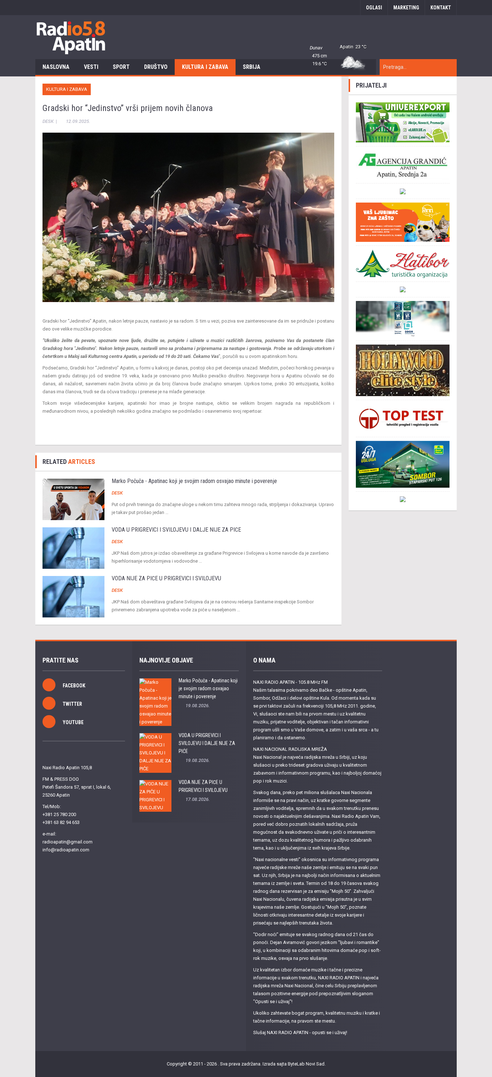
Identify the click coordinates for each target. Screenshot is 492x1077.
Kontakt (440, 7)
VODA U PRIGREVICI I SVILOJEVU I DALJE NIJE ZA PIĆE (176, 529)
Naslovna (56, 66)
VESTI (91, 66)
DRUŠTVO (155, 66)
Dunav (316, 47)
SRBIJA (251, 66)
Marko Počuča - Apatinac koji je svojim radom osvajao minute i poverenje (194, 481)
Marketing (406, 7)
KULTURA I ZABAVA (205, 66)
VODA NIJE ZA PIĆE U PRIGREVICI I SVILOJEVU (166, 578)
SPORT (121, 66)
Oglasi (374, 7)
